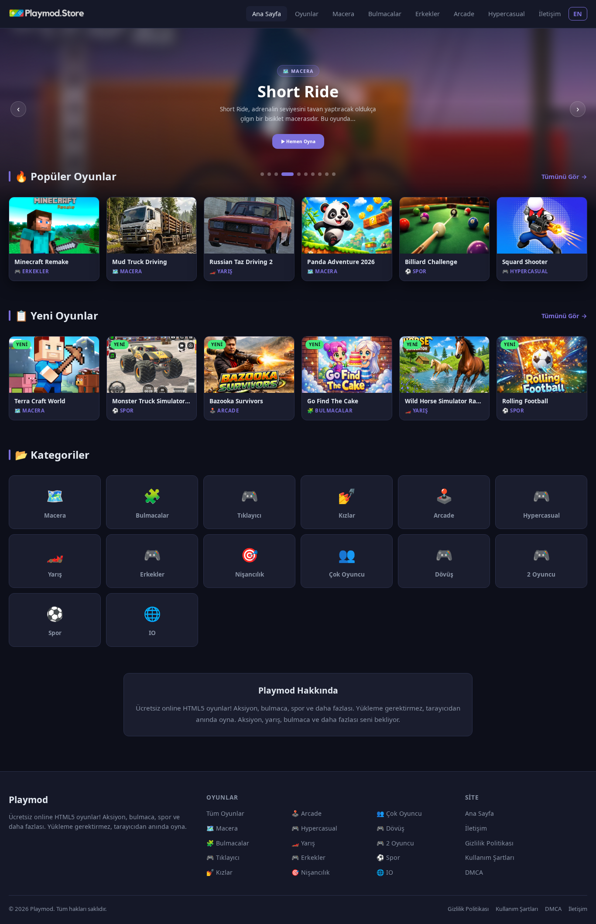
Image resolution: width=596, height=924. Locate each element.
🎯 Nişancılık (310, 872)
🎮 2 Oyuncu (395, 843)
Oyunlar (307, 14)
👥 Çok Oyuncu (399, 813)
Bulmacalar (384, 14)
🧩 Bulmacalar (227, 843)
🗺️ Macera (222, 828)
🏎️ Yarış (303, 843)
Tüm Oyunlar (225, 813)
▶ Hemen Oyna (298, 141)
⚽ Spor (388, 857)
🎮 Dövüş (390, 828)
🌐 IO (385, 872)
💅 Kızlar (219, 872)
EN (577, 14)
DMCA (474, 872)
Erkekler (427, 14)
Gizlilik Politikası (489, 843)
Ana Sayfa (266, 14)
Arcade (464, 14)
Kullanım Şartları (489, 857)
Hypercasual (506, 14)
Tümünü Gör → (564, 176)
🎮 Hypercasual (314, 828)
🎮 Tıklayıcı (223, 857)
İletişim (550, 14)
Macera (343, 14)
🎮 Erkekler (308, 857)
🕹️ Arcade (306, 813)
